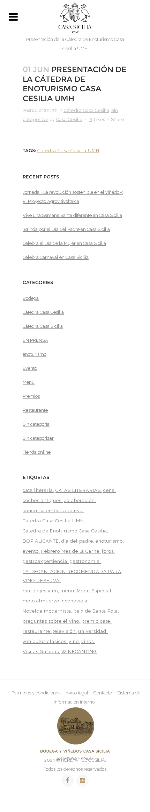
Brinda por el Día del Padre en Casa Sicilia (66, 229)
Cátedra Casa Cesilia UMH (68, 150)
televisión (64, 631)
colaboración (79, 500)
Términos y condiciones (36, 693)
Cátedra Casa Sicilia (43, 326)
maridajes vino (40, 590)
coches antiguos (42, 500)
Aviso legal (77, 693)
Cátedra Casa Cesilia (86, 110)
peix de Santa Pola (96, 611)
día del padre (77, 541)
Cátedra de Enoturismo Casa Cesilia (65, 531)
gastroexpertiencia (45, 561)
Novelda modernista (47, 611)
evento (31, 551)
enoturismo (34, 354)
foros (108, 551)
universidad (92, 631)
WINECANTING (79, 651)
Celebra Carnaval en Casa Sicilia (56, 257)
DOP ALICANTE (41, 541)
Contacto (102, 693)
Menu (29, 382)
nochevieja (75, 600)
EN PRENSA (35, 340)
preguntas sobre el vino (51, 621)
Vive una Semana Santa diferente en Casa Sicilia (72, 215)
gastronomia (85, 561)
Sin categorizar (38, 438)
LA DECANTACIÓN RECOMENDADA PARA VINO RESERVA (72, 576)
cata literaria (38, 490)
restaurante (36, 631)
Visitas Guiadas (41, 651)
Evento (30, 368)
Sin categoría (36, 424)
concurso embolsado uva (53, 510)
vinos (87, 641)
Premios (31, 396)
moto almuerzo (41, 600)
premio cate (96, 621)
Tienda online (37, 452)
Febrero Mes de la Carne (70, 551)
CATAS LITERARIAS (78, 490)
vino (74, 641)
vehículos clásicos (44, 641)
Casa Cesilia (69, 119)
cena (109, 490)
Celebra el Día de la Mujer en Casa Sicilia (64, 243)
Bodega (31, 298)
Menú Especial (94, 590)
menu (67, 590)
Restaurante (35, 410)
